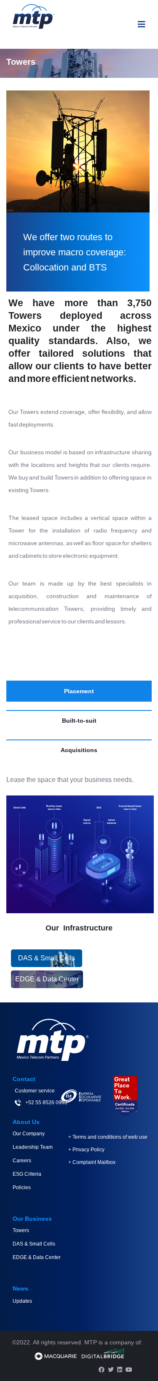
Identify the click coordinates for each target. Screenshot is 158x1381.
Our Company (29, 1134)
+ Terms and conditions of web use (107, 1137)
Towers (21, 1230)
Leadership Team (33, 1147)
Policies (22, 1187)
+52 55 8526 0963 (46, 1102)
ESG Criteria (27, 1174)
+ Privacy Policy (86, 1150)
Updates (22, 1301)
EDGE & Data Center (47, 979)
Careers (22, 1161)
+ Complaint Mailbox (91, 1162)
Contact (24, 1079)
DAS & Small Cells (46, 958)
